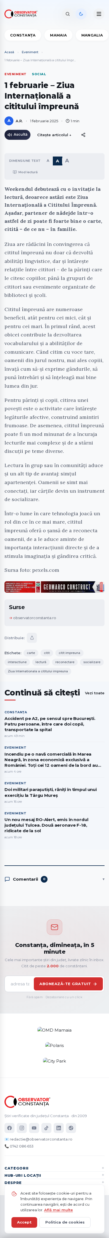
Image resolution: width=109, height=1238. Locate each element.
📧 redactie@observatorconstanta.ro (38, 1139)
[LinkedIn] (59, 1128)
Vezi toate (95, 693)
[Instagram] (22, 1128)
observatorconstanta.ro (34, 618)
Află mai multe (58, 1210)
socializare (91, 662)
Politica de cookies (65, 1222)
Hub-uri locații (22, 1175)
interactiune (17, 662)
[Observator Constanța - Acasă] (22, 14)
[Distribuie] (83, 135)
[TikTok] (46, 1128)
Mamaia (58, 35)
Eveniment (30, 52)
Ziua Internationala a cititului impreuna (38, 671)
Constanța (22, 35)
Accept (24, 1222)
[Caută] (67, 13)
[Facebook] (9, 1128)
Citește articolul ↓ (54, 135)
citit (47, 653)
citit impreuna (69, 653)
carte (31, 653)
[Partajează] (32, 638)
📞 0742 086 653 (19, 1146)
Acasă (9, 52)
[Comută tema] (81, 13)
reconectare (64, 662)
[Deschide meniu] (99, 13)
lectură (40, 662)
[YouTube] (34, 1128)
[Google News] (71, 1128)
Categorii (16, 1168)
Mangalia (92, 35)
